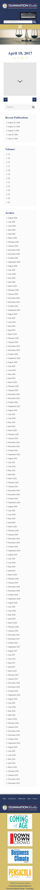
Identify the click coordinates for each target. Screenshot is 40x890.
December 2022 (14, 394)
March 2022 (12, 430)
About (29, 798)
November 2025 (14, 254)
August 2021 (12, 458)
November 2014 (14, 783)
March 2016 (12, 719)
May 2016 (11, 711)
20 (9, 178)
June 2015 (12, 755)
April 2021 (11, 474)
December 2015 (14, 731)
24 (9, 194)
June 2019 (12, 563)
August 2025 (12, 266)
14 (9, 154)
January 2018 (13, 631)
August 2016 (12, 699)
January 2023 (13, 390)
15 (9, 158)
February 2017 (13, 675)
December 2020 (14, 490)
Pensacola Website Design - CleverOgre (20, 888)
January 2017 (13, 679)
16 (9, 162)
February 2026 (13, 242)
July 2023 (11, 366)
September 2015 (14, 743)
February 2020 (13, 531)
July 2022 (11, 414)
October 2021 (13, 450)
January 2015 (13, 775)
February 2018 (13, 627)
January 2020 (13, 535)
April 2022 (11, 426)
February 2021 (13, 482)
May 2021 (11, 470)
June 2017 (12, 659)
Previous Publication (6, 100)
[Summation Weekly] (20, 6)
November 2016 (14, 687)
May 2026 (11, 230)
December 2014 (14, 779)
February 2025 (13, 290)
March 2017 (12, 671)
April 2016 (11, 715)
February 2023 (13, 386)
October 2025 (13, 258)
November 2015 (14, 735)
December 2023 (14, 346)
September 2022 (14, 406)
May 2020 (11, 519)
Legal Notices (12, 798)
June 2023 (12, 370)
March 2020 (12, 527)
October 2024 (13, 306)
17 (9, 166)
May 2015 (11, 759)
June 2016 (12, 707)
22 (9, 186)
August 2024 (12, 314)
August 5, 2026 (13, 131)
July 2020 (11, 510)
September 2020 (14, 502)
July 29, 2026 (13, 135)
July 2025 (11, 270)
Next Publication (34, 100)
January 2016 (13, 727)
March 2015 (12, 767)
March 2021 (12, 478)
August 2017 (12, 651)
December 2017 (14, 635)
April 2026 (11, 234)
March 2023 (12, 382)
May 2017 (11, 663)
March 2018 (12, 623)
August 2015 (12, 747)
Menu (20, 26)
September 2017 (14, 647)
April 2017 (11, 667)
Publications (21, 798)
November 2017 (14, 639)
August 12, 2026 (14, 127)
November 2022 (14, 398)
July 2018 (11, 607)
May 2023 (11, 374)
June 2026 (12, 226)
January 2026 (13, 246)
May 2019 (11, 567)
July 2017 (11, 655)
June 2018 (12, 611)
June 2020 (12, 514)
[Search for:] (18, 107)
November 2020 (14, 494)
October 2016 (13, 691)
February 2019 (13, 579)
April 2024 (11, 330)
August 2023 (12, 362)
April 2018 (11, 619)
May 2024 (11, 326)
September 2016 (14, 695)
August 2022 (12, 410)
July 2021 (11, 462)
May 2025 (11, 278)
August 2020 (12, 506)
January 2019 (13, 583)
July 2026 (11, 222)
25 (9, 198)
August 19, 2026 (14, 122)
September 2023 (14, 358)
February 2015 (13, 771)
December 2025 (14, 250)
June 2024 (12, 322)
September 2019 (14, 551)
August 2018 (12, 603)
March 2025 (12, 286)
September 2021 (14, 454)
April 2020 (11, 523)
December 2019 (14, 539)
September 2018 (14, 599)
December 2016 (14, 683)
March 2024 (12, 334)
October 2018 (13, 595)
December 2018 (14, 587)
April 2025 (11, 282)
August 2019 (12, 555)
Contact (35, 798)
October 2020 (13, 498)
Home (4, 798)
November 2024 (14, 302)
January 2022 (13, 438)
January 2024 (13, 342)
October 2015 (13, 739)
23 (9, 190)
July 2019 (11, 559)
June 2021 (12, 466)
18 (9, 170)
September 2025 (14, 262)
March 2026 (12, 238)
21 (9, 182)
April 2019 (11, 571)
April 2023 (11, 378)
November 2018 (14, 591)
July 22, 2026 (13, 139)
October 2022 (13, 402)
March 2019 (12, 575)
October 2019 (13, 547)
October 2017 (13, 643)
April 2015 (11, 763)
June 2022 (12, 418)
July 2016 (11, 703)
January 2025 (13, 294)
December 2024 (14, 298)
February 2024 (13, 338)
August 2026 (12, 218)
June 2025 (12, 274)
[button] (34, 21)
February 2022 (13, 434)
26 (9, 202)
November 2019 (14, 543)
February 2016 (13, 723)
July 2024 (11, 318)
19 (9, 174)
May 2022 (11, 422)
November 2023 (14, 350)
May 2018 (11, 615)
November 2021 (14, 446)
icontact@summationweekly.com (20, 886)
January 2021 (13, 486)
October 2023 (13, 354)
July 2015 (11, 751)
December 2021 (14, 442)
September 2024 (14, 310)
